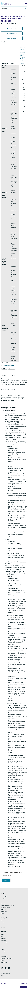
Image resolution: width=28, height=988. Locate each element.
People (2, 922)
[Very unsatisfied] (3, 875)
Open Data (3, 901)
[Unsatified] (5, 875)
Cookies (2, 954)
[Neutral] (7, 875)
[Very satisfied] (11, 875)
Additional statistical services (7, 905)
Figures (4, 13)
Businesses (3, 920)
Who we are (3, 938)
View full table (13, 28)
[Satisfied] (9, 875)
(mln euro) (22, 55)
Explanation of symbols (9, 365)
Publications (3, 909)
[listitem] (2, 968)
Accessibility (4, 956)
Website (3, 949)
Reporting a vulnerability (6, 958)
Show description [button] (11, 38)
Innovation (3, 940)
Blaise (2, 913)
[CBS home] (7, 3)
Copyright (3, 952)
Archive (2, 960)
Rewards (3, 927)
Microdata (3, 903)
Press (2, 936)
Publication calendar (5, 973)
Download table (13, 33)
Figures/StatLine (5, 896)
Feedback (24, 987)
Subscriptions (4, 962)
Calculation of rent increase (7, 898)
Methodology (4, 911)
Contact (2, 934)
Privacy (2, 925)
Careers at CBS (4, 942)
